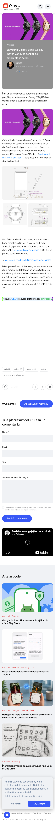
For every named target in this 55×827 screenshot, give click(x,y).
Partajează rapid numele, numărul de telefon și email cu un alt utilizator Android (27, 716)
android (7, 369)
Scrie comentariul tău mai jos (15, 477)
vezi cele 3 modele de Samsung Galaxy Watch (28, 260)
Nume (5, 432)
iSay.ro (14, 298)
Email (5, 447)
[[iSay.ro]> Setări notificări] (7, 815)
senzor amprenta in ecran (14, 375)
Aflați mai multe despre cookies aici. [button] (23, 796)
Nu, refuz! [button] (16, 804)
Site (4, 462)
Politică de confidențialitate (16, 813)
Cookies (37, 813)
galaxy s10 (18, 369)
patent (43, 369)
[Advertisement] (27, 333)
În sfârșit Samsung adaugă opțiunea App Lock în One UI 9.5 (27, 767)
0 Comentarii (9, 403)
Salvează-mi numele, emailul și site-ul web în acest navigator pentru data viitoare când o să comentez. (28, 508)
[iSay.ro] (11, 6)
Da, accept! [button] (39, 804)
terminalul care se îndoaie (26, 250)
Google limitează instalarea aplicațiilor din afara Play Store (25, 622)
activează (46, 298)
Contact (48, 813)
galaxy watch (32, 369)
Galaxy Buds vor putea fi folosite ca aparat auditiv (25, 673)
